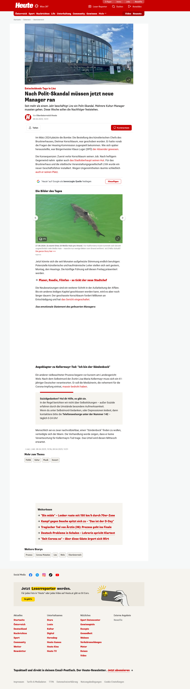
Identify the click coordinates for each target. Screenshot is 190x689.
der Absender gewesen (105, 149)
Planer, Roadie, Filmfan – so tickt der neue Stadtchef (73, 280)
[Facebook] (30, 574)
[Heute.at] (24, 5)
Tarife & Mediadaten (36, 681)
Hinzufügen (113, 181)
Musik (45, 460)
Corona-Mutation (43, 555)
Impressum (19, 681)
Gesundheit (86, 633)
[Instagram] (44, 574)
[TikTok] (50, 574)
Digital (50, 633)
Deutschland (20, 629)
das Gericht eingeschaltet (75, 299)
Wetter (17, 646)
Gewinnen (92, 13)
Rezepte (84, 629)
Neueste (137, 13)
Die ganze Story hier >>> (45, 251)
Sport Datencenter (90, 620)
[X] (37, 574)
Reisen (83, 651)
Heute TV (52, 651)
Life (53, 13)
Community (79, 13)
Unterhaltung (64, 13)
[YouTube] (57, 574)
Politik (28, 460)
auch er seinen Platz (46, 172)
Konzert (55, 460)
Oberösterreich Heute (46, 115)
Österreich (21, 13)
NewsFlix (118, 620)
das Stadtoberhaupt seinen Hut (87, 160)
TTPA (51, 681)
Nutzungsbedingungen (91, 681)
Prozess (29, 555)
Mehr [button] (101, 13)
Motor (83, 646)
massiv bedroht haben (74, 386)
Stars (50, 620)
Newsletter (20, 651)
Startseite (17, 20)
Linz (55, 555)
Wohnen (84, 637)
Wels (63, 555)
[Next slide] (122, 218)
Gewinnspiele (87, 624)
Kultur (37, 460)
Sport (32, 13)
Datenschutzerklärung (67, 681)
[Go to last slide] (35, 218)
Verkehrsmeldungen (91, 642)
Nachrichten (20, 633)
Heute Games (54, 642)
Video (128, 13)
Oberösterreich (38, 20)
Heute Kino (53, 646)
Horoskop (52, 637)
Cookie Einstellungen (114, 681)
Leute (50, 624)
